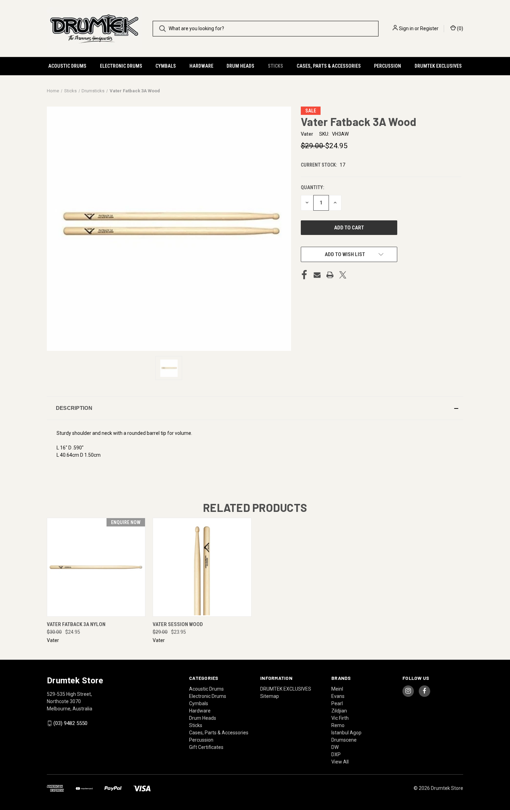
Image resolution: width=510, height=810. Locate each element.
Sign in (406, 28)
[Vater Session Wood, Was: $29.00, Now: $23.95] (202, 567)
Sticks (275, 66)
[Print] (329, 275)
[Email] (317, 275)
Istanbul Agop (346, 732)
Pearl (337, 703)
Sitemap (269, 696)
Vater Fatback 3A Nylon (76, 624)
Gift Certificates (206, 747)
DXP (336, 754)
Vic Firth (340, 718)
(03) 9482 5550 (70, 723)
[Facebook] (304, 275)
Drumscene (344, 740)
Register (429, 28)
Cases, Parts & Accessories (329, 66)
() (459, 28)
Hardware (201, 66)
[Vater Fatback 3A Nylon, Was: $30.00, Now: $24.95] (96, 567)
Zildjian (339, 711)
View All (340, 762)
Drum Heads (240, 66)
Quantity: (312, 187)
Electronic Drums (121, 66)
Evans (338, 696)
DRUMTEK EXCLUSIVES (438, 66)
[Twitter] (342, 275)
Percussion (387, 66)
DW (335, 747)
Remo (338, 725)
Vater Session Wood (178, 624)
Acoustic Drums (67, 66)
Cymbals (165, 66)
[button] (255, 408)
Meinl (337, 689)
